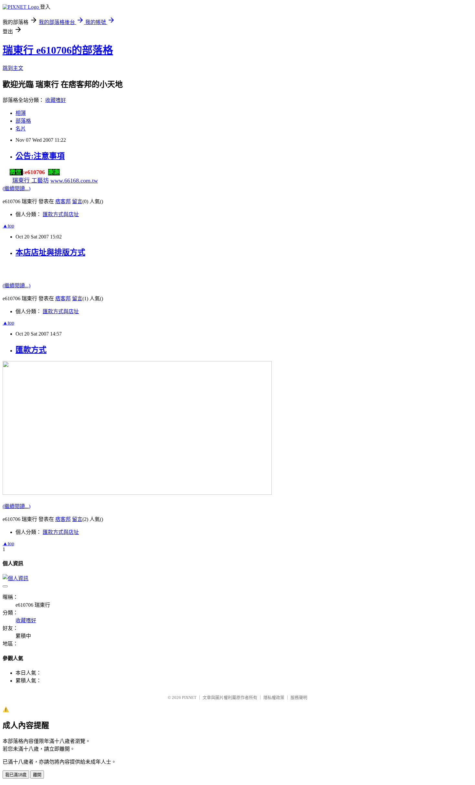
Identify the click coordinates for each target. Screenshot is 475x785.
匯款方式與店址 (61, 214)
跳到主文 (13, 68)
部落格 (23, 121)
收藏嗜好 (55, 100)
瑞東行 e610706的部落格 (58, 50)
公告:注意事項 (40, 156)
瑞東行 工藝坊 (30, 180)
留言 (77, 201)
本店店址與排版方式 (50, 252)
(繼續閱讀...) (16, 188)
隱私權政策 (273, 697)
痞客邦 (63, 201)
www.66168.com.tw (74, 180)
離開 (37, 774)
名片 (21, 128)
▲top (8, 225)
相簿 (21, 113)
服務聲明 (298, 697)
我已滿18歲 (15, 774)
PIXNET (189, 697)
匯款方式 (31, 350)
